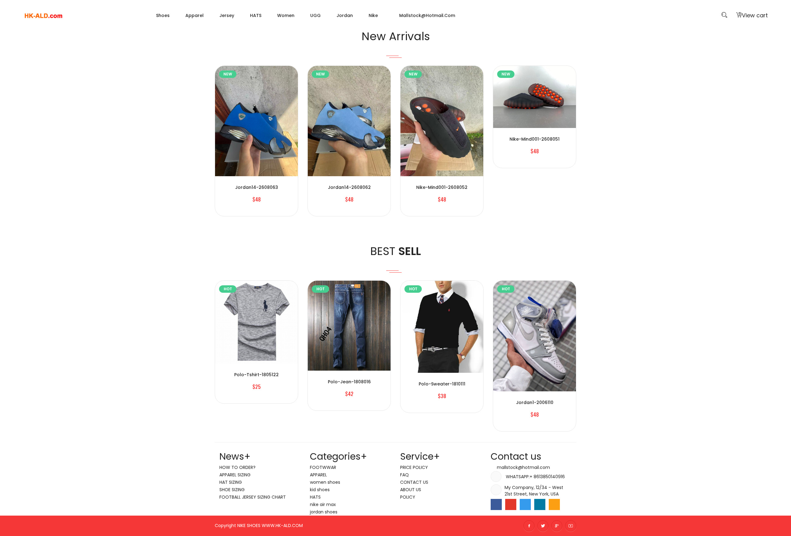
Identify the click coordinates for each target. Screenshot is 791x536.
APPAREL (318, 475)
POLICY (407, 497)
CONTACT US (414, 482)
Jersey (226, 15)
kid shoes (320, 490)
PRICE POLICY (414, 467)
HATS (255, 15)
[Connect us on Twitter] (525, 504)
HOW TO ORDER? (237, 467)
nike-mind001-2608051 (535, 139)
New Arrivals (396, 36)
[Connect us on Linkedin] (539, 504)
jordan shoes (323, 512)
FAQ (404, 475)
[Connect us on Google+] (510, 504)
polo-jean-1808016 (349, 382)
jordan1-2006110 (534, 402)
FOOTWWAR (323, 467)
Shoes (163, 15)
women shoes (325, 482)
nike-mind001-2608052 (441, 187)
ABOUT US (410, 490)
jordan (344, 15)
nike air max (323, 504)
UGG (315, 15)
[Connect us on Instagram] (554, 504)
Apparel (194, 15)
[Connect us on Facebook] (496, 504)
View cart (755, 15)
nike (373, 15)
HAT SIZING (230, 482)
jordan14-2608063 (256, 187)
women (285, 15)
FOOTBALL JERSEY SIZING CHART (252, 497)
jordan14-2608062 (349, 187)
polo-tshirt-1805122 (256, 375)
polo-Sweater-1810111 (442, 384)
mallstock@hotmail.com (426, 15)
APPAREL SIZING (235, 475)
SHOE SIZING (232, 490)
